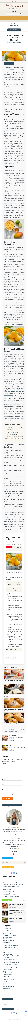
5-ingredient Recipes (8, 930)
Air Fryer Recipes (7, 932)
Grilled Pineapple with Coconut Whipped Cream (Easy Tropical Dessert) (17, 749)
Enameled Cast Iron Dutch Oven (14, 431)
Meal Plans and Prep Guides (10, 973)
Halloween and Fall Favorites (10, 959)
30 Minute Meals (7, 928)
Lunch (4, 971)
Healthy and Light (7, 961)
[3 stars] (11, 657)
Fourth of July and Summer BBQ (11, 956)
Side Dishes (6, 981)
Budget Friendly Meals (8, 940)
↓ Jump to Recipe (9, 63)
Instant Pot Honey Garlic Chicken (11, 886)
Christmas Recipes (7, 944)
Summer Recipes (7, 984)
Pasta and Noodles (7, 974)
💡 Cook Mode (17, 547)
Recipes (5, 978)
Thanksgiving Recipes (8, 986)
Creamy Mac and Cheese (9, 891)
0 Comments (14, 731)
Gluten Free (6, 957)
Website (3, 789)
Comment (4, 763)
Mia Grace (12, 662)
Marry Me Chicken (7, 889)
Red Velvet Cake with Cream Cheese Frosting (14, 884)
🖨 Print (14, 550)
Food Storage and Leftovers (9, 954)
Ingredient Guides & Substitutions (11, 964)
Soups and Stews (7, 983)
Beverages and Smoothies (9, 935)
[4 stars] (13, 657)
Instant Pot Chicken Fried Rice (10, 888)
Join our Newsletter (14, 29)
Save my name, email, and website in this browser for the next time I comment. (13, 795)
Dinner (5, 950)
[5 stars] (15, 657)
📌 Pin (8, 547)
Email (3, 784)
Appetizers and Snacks (8, 933)
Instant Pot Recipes (8, 966)
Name (3, 779)
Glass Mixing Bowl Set (12, 434)
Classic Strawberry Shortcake (10, 882)
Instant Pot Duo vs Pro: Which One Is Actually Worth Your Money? (16, 912)
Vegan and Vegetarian (8, 990)
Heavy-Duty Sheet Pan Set (13, 432)
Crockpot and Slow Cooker (9, 947)
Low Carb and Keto (7, 969)
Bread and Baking (7, 937)
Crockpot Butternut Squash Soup (11, 896)
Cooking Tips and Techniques (10, 945)
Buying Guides (6, 942)
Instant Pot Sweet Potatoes (9, 894)
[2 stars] (9, 657)
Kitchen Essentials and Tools (10, 967)
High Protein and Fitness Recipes (11, 962)
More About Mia (14, 851)
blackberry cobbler (8, 395)
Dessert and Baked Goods (14, 42)
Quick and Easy (7, 976)
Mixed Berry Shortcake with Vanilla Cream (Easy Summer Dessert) (16, 739)
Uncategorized (6, 988)
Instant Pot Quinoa (8, 893)
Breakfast (5, 939)
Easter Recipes (6, 952)
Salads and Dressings (8, 979)
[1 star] (7, 657)
